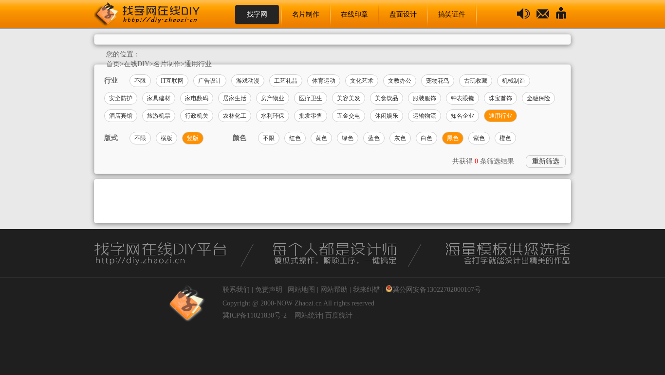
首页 (113, 64)
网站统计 (308, 315)
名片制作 (305, 14)
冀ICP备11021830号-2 (254, 315)
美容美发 (348, 98)
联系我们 (236, 289)
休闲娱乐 (386, 115)
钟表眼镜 (462, 98)
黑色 (453, 138)
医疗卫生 (310, 98)
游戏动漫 (247, 80)
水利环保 (272, 115)
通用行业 (198, 64)
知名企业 (462, 115)
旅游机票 (158, 115)
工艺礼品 (285, 80)
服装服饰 (424, 98)
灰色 (400, 138)
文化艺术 (361, 80)
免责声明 (268, 289)
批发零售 (310, 115)
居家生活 (234, 98)
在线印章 (354, 14)
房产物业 (272, 98)
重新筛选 (545, 161)
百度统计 (338, 315)
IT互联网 (172, 80)
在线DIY (136, 64)
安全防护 (120, 98)
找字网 (257, 14)
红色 (295, 138)
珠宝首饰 (500, 98)
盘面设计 (403, 14)
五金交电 (348, 115)
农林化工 (234, 115)
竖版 (193, 138)
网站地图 (301, 289)
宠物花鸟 (437, 80)
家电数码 (196, 98)
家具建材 (158, 98)
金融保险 (538, 98)
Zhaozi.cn (308, 303)
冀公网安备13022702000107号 (436, 289)
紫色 (479, 138)
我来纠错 (366, 289)
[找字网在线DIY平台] (155, 14)
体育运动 (323, 80)
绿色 (347, 138)
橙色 (505, 138)
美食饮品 (386, 98)
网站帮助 (334, 289)
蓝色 (374, 138)
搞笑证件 (451, 14)
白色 (426, 138)
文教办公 (399, 80)
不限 (140, 80)
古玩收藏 (475, 80)
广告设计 (210, 80)
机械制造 (513, 80)
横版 (166, 138)
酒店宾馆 (120, 115)
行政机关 (196, 115)
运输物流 (424, 115)
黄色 (321, 138)
